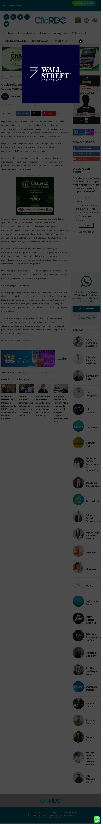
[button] (81, 41)
